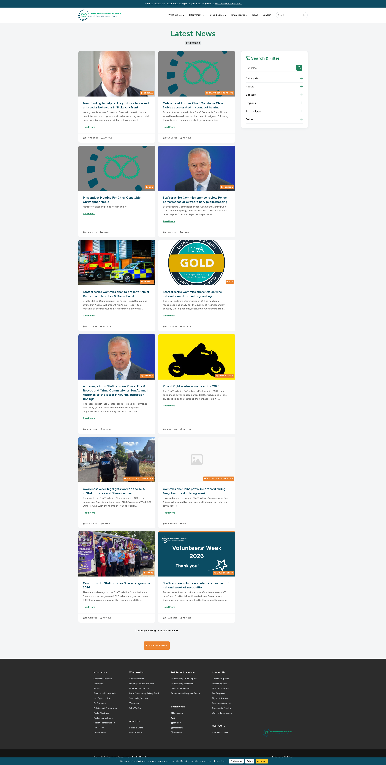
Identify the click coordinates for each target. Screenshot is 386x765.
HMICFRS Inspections (140, 688)
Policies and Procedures (105, 708)
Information (195, 15)
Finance (97, 688)
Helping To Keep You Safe (141, 683)
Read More (89, 127)
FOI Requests (218, 693)
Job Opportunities (102, 698)
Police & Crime (216, 15)
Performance (99, 703)
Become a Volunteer (222, 703)
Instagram (178, 727)
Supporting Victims (138, 698)
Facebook (178, 713)
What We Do (175, 15)
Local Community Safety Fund (144, 693)
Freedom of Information (105, 693)
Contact (267, 15)
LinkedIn (177, 723)
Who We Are (135, 708)
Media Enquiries (219, 683)
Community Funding (221, 708)
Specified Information (104, 723)
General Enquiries (220, 678)
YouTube (177, 732)
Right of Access (220, 698)
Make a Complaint (220, 688)
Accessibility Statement (183, 683)
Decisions (98, 683)
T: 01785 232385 (220, 732)
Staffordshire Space (222, 713)
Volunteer (134, 703)
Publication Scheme (103, 718)
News (255, 15)
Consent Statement (181, 688)
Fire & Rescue (238, 15)
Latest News (99, 732)
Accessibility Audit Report (184, 678)
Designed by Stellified (282, 757)
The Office (98, 727)
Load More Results (157, 645)
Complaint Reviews (102, 678)
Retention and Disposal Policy (185, 693)
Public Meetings (101, 713)
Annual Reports (136, 678)
